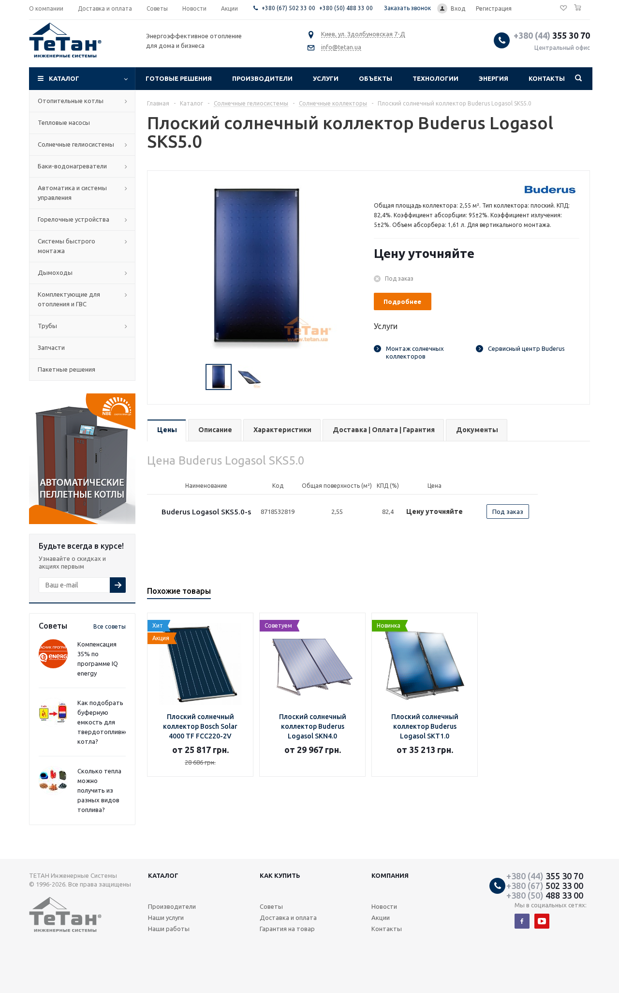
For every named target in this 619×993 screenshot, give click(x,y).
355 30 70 (552, 35)
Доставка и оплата (288, 917)
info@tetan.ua (341, 47)
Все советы (109, 626)
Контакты (547, 78)
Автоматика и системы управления (72, 192)
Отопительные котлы (70, 100)
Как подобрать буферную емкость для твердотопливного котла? (106, 722)
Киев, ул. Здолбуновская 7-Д (363, 33)
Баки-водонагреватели (72, 166)
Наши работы (169, 928)
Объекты (375, 78)
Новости (384, 906)
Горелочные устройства (73, 219)
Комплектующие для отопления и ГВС (69, 299)
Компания (390, 875)
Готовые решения (179, 78)
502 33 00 (544, 885)
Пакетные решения (66, 369)
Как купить (280, 875)
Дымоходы (55, 272)
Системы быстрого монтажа (66, 246)
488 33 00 (544, 895)
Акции (380, 917)
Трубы (47, 325)
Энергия (493, 78)
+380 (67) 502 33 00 (288, 8)
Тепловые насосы (64, 122)
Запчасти (51, 347)
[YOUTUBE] (541, 921)
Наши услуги (166, 917)
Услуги (326, 78)
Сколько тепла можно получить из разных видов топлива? (99, 790)
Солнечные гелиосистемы (76, 144)
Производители (262, 78)
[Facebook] (522, 921)
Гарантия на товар (287, 928)
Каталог (64, 78)
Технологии (435, 78)
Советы (271, 906)
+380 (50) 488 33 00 (346, 8)
